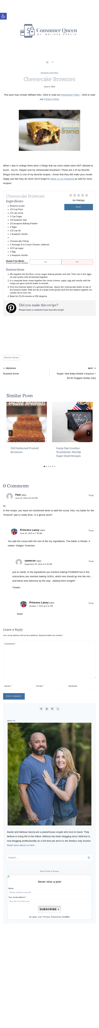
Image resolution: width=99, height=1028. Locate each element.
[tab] (44, 466)
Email (40, 686)
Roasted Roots (11, 371)
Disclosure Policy (70, 95)
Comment (10, 643)
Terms (48, 871)
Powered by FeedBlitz (60, 917)
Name (8, 686)
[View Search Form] (52, 62)
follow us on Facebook (62, 179)
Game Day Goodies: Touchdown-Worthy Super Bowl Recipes (68, 452)
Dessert (45, 73)
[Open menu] (47, 62)
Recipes (54, 73)
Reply (91, 495)
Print (78, 207)
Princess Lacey (29, 530)
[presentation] (26, 422)
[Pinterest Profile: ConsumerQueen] (12, 308)
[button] (3, 16)
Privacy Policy (51, 99)
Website (72, 686)
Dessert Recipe (11, 357)
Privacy (56, 871)
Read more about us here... (21, 845)
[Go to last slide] (11, 433)
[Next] (88, 433)
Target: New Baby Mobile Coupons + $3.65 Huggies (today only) (76, 373)
